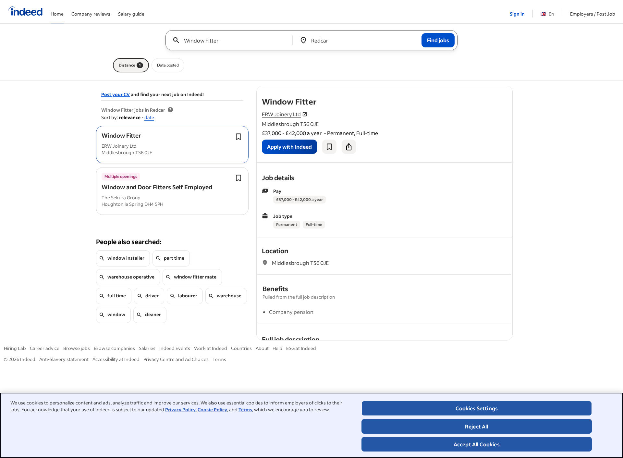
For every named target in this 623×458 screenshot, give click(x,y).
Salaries (147, 348)
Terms (245, 409)
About (262, 348)
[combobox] (231, 40)
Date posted (168, 65)
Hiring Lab (15, 348)
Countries (241, 348)
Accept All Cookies (477, 444)
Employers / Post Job (592, 14)
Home (57, 14)
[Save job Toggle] (238, 137)
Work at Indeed (210, 348)
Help (277, 348)
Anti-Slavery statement (64, 359)
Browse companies (114, 348)
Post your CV (115, 94)
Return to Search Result (470, 90)
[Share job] (349, 147)
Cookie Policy (212, 409)
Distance (130, 65)
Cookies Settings (477, 408)
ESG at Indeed (301, 348)
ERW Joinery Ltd (281, 114)
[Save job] (329, 147)
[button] (121, 135)
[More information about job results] (170, 110)
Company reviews (90, 14)
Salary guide (131, 14)
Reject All (476, 426)
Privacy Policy (180, 409)
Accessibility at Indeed (116, 359)
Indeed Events (174, 348)
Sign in (517, 14)
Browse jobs (76, 348)
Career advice (44, 348)
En (547, 14)
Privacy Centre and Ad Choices (176, 359)
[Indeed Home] (25, 11)
